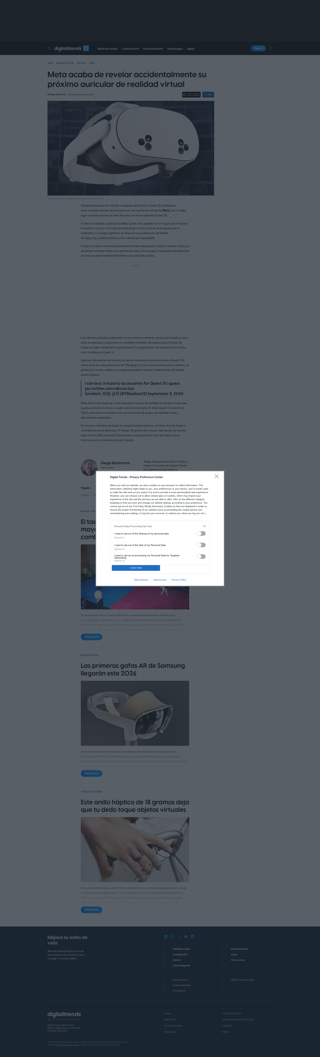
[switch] (201, 533)
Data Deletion (141, 579)
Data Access (160, 579)
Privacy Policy (179, 579)
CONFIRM (136, 568)
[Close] (217, 477)
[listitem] (160, 526)
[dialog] (160, 528)
